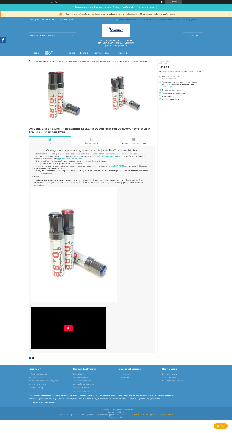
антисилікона (127, 154)
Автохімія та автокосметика (85, 391)
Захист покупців (169, 377)
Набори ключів (35, 377)
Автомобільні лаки (81, 377)
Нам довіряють (124, 374)
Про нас (71, 53)
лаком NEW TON (115, 166)
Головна (35, 53)
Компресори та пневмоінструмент (43, 381)
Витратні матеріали (37, 384)
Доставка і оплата (103, 53)
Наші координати (169, 374)
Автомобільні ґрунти (82, 381)
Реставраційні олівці (45, 61)
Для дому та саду (36, 387)
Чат (222, 426)
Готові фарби (79, 374)
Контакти (84, 53)
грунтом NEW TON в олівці (69, 158)
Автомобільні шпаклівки (83, 384)
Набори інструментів (38, 374)
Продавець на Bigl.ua (116, 412)
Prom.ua (129, 410)
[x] (33, 358)
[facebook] (30, 358)
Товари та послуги (50, 53)
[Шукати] (73, 35)
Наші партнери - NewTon (172, 381)
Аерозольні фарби (81, 387)
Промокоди (122, 53)
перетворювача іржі (111, 156)
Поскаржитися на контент (139, 414)
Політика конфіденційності (162, 414)
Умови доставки (146, 7)
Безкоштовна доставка (171, 90)
